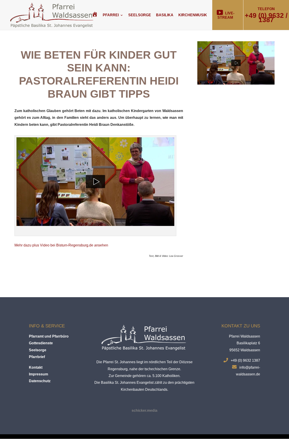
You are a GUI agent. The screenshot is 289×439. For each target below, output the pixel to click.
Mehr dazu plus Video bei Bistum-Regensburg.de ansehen (61, 245)
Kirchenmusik (192, 15)
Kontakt (35, 367)
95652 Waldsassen (244, 350)
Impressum (38, 374)
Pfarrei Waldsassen (244, 336)
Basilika (164, 15)
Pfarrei (111, 15)
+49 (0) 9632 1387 (245, 360)
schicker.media (144, 410)
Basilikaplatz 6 (248, 343)
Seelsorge (139, 15)
